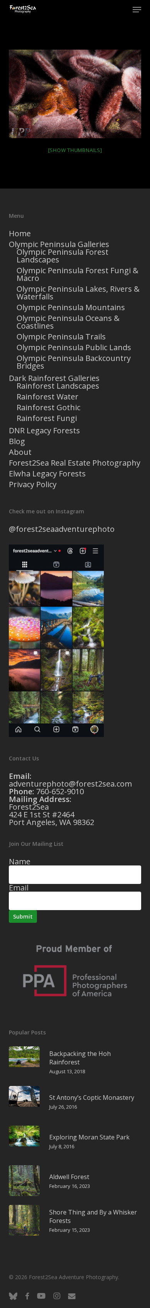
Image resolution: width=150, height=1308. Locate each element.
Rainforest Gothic (48, 407)
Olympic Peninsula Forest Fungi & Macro (77, 274)
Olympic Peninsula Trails (61, 337)
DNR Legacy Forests (44, 430)
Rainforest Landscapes (58, 386)
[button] (137, 9)
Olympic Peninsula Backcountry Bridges (74, 362)
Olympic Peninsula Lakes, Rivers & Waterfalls (78, 293)
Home (20, 233)
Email (18, 887)
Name (19, 861)
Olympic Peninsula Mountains (71, 307)
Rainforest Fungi (47, 418)
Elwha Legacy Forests (47, 474)
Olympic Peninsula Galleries (59, 244)
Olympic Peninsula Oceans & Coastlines (68, 322)
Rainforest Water (47, 397)
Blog (17, 441)
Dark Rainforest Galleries (54, 378)
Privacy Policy (33, 484)
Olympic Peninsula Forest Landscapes (62, 256)
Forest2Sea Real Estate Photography (74, 463)
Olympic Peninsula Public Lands (74, 347)
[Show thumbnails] (75, 150)
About (20, 452)
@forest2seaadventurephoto (62, 529)
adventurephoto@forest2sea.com (70, 783)
